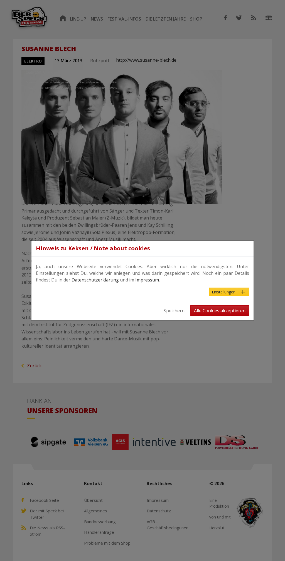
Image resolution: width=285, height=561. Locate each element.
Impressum (147, 280)
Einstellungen (223, 292)
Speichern (174, 311)
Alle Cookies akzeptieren (219, 311)
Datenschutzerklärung (95, 280)
